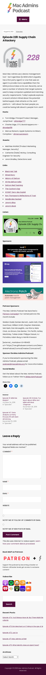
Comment (7, 451)
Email (5, 493)
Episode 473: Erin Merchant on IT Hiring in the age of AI (23, 626)
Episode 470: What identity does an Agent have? (21, 645)
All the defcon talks (13, 182)
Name (5, 481)
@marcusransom (20, 134)
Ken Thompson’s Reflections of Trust (20, 195)
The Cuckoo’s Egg (12, 188)
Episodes (19, 32)
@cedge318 (7, 127)
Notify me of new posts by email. (17, 529)
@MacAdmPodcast (33, 377)
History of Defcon (12, 178)
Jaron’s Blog (10, 202)
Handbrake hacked (13, 199)
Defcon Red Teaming (14, 185)
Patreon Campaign (11, 314)
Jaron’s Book (10, 206)
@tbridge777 (19, 121)
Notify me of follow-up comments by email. (22, 520)
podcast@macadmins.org (14, 364)
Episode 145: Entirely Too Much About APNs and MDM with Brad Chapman (32, 401)
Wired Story (10, 175)
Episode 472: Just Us (10, 633)
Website (6, 505)
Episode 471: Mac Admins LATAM (14, 639)
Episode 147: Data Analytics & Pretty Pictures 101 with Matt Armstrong (10, 415)
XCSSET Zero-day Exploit (15, 192)
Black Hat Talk (11, 171)
